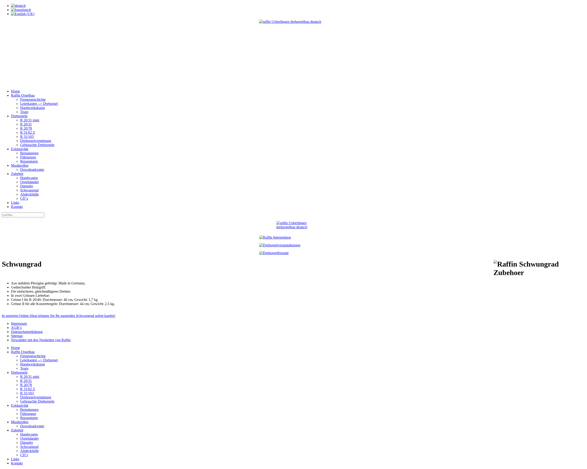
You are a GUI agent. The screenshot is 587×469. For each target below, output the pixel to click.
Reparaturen (29, 161)
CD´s (24, 198)
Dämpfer (26, 186)
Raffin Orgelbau (23, 95)
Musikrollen (19, 165)
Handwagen (29, 178)
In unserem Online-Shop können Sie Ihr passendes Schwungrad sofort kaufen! (58, 316)
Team (24, 112)
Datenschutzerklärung (27, 332)
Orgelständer (29, 182)
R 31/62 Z (27, 132)
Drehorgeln (19, 116)
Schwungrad (29, 190)
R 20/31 (26, 124)
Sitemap (17, 336)
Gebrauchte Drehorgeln (37, 145)
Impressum (19, 323)
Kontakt (17, 207)
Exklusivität (19, 149)
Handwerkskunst (32, 108)
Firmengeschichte (33, 99)
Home (15, 91)
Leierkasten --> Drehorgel (39, 104)
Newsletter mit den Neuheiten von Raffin (41, 340)
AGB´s (16, 328)
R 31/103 (27, 137)
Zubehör (17, 174)
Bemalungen (29, 153)
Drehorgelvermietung (35, 141)
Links (15, 203)
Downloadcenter (32, 170)
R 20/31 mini (29, 120)
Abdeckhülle (29, 194)
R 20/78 (26, 128)
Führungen (28, 157)
